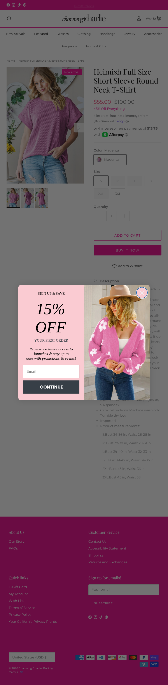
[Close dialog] (141, 292)
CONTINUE (51, 387)
